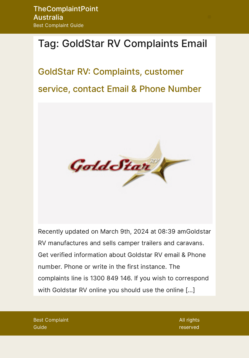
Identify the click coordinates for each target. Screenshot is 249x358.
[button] (209, 17)
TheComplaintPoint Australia (65, 13)
